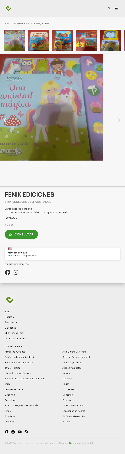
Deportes (10, 394)
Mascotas (67, 394)
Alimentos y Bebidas (15, 351)
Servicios (67, 378)
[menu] (116, 8)
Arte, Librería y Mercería (74, 351)
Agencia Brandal (84, 443)
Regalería (9, 421)
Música (66, 373)
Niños (8, 410)
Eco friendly (68, 389)
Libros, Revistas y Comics (18, 373)
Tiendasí (63, 443)
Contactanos (14, 322)
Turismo (66, 400)
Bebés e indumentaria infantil (19, 357)
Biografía (9, 316)
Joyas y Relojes (12, 367)
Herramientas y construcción (19, 362)
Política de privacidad (15, 338)
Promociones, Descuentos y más (21, 405)
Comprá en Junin (21, 23)
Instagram (11, 218)
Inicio (7, 23)
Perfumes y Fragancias (73, 416)
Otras (8, 383)
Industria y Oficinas (71, 362)
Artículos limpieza (14, 389)
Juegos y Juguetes (41, 23)
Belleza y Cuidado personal (76, 357)
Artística (66, 421)
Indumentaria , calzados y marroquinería (25, 378)
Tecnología (10, 400)
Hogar (65, 383)
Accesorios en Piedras (73, 410)
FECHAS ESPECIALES (72, 405)
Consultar (23, 234)
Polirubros (10, 416)
